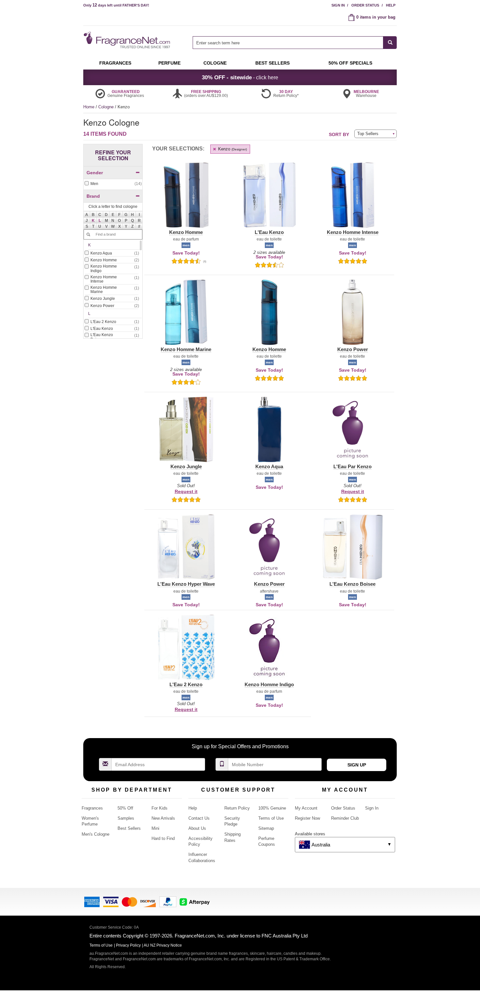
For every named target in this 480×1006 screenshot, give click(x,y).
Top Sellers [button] (367, 133)
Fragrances (92, 808)
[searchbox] (288, 42)
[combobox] (295, 42)
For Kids (160, 808)
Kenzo (232, 149)
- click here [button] (240, 77)
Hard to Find (163, 838)
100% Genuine (272, 808)
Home (88, 106)
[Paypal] (167, 901)
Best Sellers (129, 828)
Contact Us (199, 818)
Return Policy (237, 808)
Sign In (338, 5)
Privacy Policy (128, 945)
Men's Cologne (95, 834)
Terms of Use (271, 818)
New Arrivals (163, 818)
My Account (306, 808)
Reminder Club (345, 818)
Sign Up (356, 764)
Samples (126, 818)
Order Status (365, 5)
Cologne (106, 106)
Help (390, 5)
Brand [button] (93, 196)
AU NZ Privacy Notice (163, 945)
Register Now (307, 818)
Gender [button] (95, 172)
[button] (93, 221)
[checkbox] (113, 184)
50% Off (125, 808)
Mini (155, 828)
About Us (197, 828)
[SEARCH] (390, 42)
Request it (186, 491)
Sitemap (266, 828)
